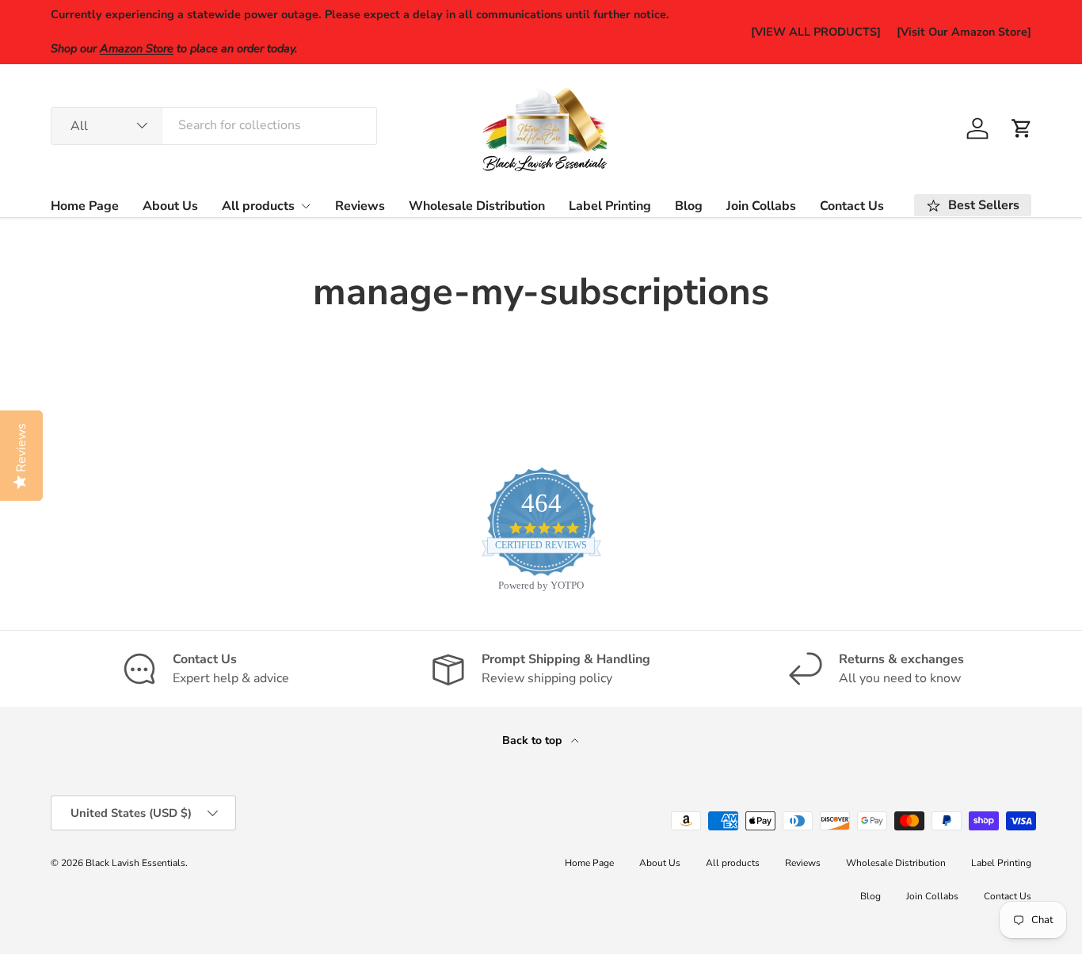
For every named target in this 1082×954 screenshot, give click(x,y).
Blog (689, 206)
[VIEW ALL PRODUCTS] (816, 32)
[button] (1021, 128)
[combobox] (213, 125)
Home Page (85, 206)
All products (258, 206)
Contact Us (852, 206)
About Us (170, 206)
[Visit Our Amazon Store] (964, 32)
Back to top (533, 740)
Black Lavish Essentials (135, 863)
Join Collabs (761, 206)
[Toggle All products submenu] (305, 206)
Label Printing (610, 206)
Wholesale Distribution (477, 206)
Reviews (360, 206)
